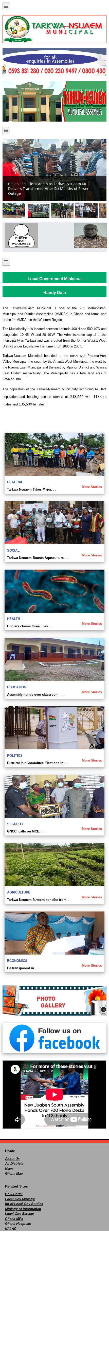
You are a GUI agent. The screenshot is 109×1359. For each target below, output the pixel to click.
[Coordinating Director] (89, 235)
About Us (12, 1159)
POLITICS (15, 756)
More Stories (92, 487)
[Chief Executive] (20, 235)
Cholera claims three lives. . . (30, 626)
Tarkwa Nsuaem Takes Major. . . (31, 489)
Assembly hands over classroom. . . (35, 694)
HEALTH (13, 619)
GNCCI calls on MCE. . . (25, 831)
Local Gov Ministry (20, 1199)
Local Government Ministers (55, 279)
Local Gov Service (19, 1214)
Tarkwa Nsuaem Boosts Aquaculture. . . (38, 558)
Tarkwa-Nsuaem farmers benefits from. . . (39, 900)
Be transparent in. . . (23, 968)
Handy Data (54, 292)
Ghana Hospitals (18, 1224)
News (9, 1169)
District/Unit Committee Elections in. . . (37, 763)
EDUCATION (16, 687)
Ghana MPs (14, 1219)
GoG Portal (14, 1194)
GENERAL (15, 482)
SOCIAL (13, 550)
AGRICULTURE (18, 892)
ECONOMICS (17, 961)
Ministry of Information (23, 1209)
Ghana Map (14, 1173)
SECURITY (15, 824)
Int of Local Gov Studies (24, 1204)
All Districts (14, 1164)
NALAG (10, 1229)
